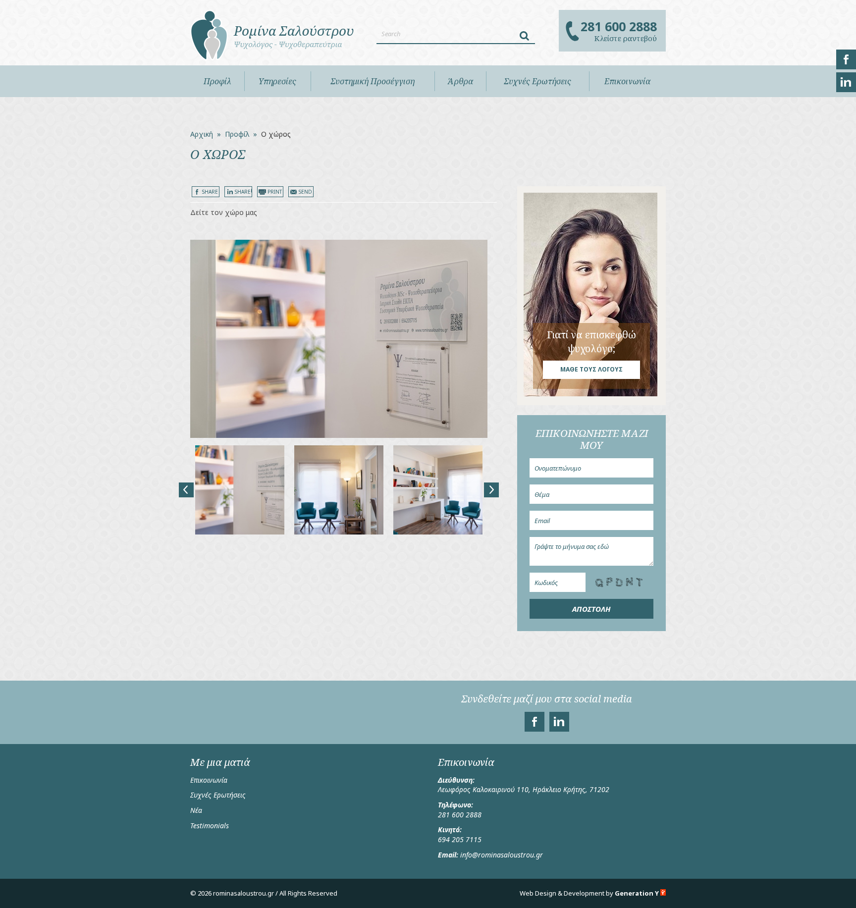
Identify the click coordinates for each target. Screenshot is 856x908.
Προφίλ (217, 81)
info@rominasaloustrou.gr (501, 854)
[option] (338, 339)
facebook (846, 59)
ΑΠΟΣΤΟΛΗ (591, 609)
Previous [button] (186, 489)
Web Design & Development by (589, 893)
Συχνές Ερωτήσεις (218, 795)
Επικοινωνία (208, 780)
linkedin (846, 82)
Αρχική (201, 134)
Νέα (196, 810)
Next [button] (491, 489)
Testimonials (209, 825)
